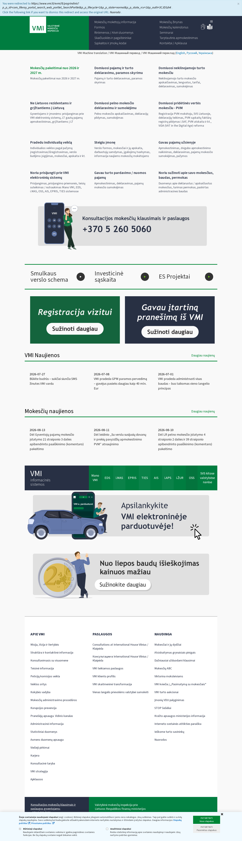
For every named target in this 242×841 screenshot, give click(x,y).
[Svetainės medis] (211, 22)
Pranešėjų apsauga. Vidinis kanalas (51, 716)
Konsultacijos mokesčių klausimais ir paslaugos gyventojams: (53, 807)
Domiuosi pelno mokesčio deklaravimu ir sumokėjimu (115, 106)
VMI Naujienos (42, 355)
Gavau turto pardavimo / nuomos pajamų (120, 175)
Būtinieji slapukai (32, 828)
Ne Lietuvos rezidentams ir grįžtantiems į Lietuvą (51, 106)
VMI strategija (39, 771)
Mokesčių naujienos (49, 411)
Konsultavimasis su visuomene (49, 660)
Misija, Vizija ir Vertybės (44, 645)
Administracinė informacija (47, 724)
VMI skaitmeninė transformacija (112, 684)
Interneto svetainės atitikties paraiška (177, 724)
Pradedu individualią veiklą (51, 142)
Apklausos (36, 779)
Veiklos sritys (38, 684)
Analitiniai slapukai (120, 828)
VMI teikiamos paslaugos (108, 668)
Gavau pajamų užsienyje (177, 142)
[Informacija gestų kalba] (203, 29)
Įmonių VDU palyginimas (169, 700)
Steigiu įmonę (104, 142)
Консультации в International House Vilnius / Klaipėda (120, 659)
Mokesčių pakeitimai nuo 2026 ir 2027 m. (54, 70)
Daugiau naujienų (203, 355)
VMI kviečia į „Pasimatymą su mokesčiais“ (180, 684)
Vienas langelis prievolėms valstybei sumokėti (120, 692)
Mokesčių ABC (163, 668)
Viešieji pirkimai (39, 748)
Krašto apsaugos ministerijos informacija (179, 716)
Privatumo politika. (41, 823)
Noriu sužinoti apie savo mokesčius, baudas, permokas (186, 175)
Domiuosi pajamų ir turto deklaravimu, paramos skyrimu (118, 70)
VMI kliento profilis (104, 676)
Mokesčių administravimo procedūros (53, 700)
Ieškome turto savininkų (169, 732)
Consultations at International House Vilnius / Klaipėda (120, 647)
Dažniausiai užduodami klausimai (174, 660)
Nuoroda (115, 12)
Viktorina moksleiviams (168, 676)
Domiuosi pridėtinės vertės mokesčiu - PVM (180, 106)
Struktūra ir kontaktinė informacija (51, 653)
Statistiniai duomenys (43, 732)
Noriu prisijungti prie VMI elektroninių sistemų (49, 175)
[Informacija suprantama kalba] (210, 29)
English (180, 53)
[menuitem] (115, 22)
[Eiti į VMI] (44, 25)
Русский (192, 53)
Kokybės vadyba (40, 692)
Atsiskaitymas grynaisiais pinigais (175, 653)
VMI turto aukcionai (166, 692)
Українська (205, 53)
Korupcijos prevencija (43, 708)
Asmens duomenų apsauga (47, 740)
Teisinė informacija (42, 668)
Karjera (34, 756)
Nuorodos (160, 740)
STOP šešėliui (162, 708)
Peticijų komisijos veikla (45, 676)
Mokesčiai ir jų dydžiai (167, 645)
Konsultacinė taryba (42, 763)
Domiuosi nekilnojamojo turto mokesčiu (182, 70)
